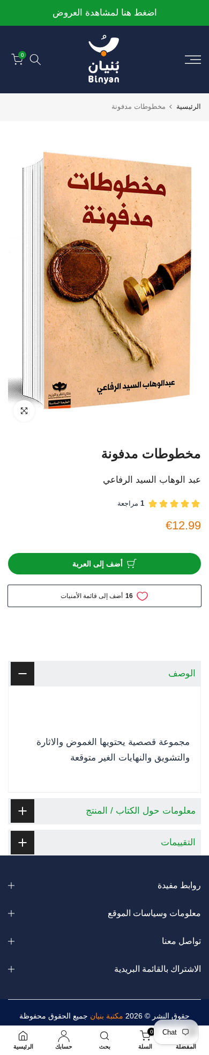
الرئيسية (188, 106)
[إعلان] (104, 13)
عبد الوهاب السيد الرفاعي (152, 480)
